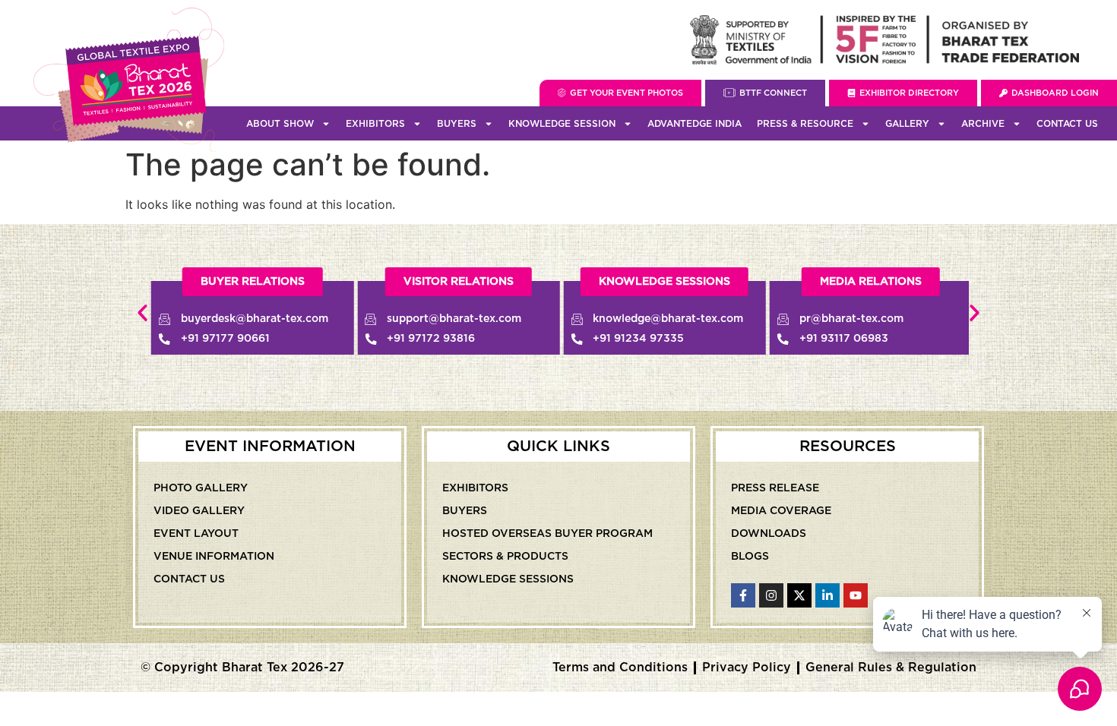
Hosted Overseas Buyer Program (547, 534)
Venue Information (213, 556)
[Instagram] (771, 595)
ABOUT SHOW (280, 123)
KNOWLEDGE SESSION (561, 123)
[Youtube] (855, 595)
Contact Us (1067, 123)
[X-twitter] (799, 595)
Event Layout (196, 534)
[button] (142, 313)
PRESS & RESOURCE (805, 123)
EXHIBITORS (375, 123)
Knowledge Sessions (508, 579)
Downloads (768, 534)
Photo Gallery (200, 488)
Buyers (464, 511)
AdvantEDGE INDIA (694, 123)
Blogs (750, 556)
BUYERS (456, 123)
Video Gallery (199, 511)
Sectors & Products (505, 556)
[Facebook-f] (743, 595)
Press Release (775, 488)
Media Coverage (781, 511)
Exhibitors (475, 488)
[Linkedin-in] (827, 595)
